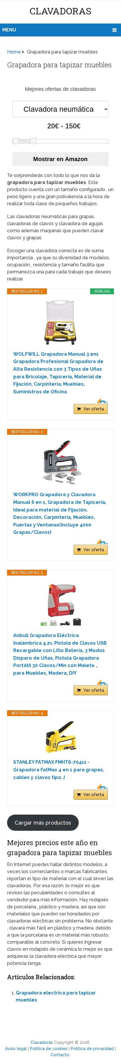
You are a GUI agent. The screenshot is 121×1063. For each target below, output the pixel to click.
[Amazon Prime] (100, 400)
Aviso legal (16, 1048)
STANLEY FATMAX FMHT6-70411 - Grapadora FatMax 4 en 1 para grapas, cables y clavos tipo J (58, 769)
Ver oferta (93, 409)
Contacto (60, 1054)
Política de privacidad (92, 1048)
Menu (9, 30)
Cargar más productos (43, 823)
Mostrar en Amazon (60, 159)
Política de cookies (49, 1048)
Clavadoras (60, 10)
